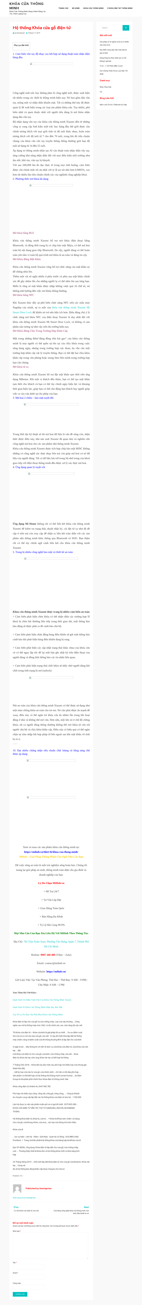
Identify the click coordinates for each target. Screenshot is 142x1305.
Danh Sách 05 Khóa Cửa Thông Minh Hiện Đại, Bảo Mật (37, 1007)
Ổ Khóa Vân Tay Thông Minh (120, 8)
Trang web (17, 1283)
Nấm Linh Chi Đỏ (106, 105)
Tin (21, 1176)
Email (15, 1273)
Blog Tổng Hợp (105, 87)
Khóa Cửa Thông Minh (26, 6)
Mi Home (76, 8)
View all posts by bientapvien (24, 1198)
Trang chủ (63, 8)
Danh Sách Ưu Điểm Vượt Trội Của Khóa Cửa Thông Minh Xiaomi (42, 1000)
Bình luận (17, 1231)
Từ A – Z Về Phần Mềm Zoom (111, 66)
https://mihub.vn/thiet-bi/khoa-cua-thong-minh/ (51, 851)
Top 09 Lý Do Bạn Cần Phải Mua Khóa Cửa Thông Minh (38, 1014)
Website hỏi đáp (120, 105)
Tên (15, 1263)
